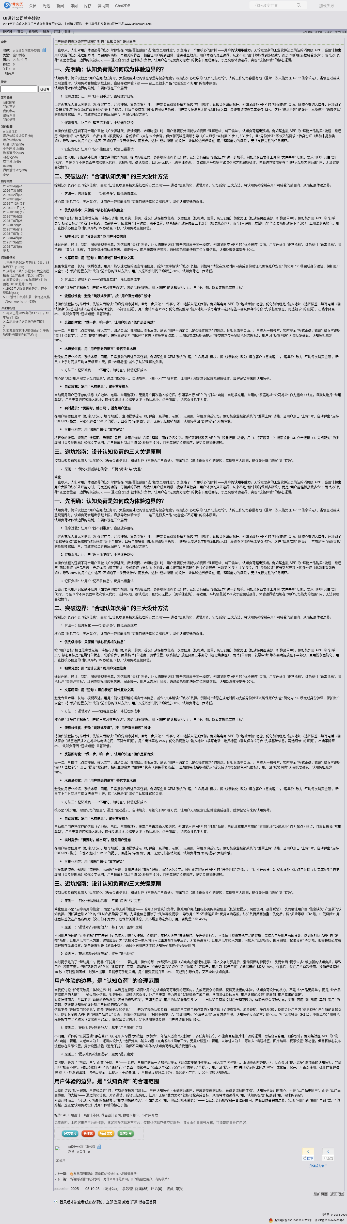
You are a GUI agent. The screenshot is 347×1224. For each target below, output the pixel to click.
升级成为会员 (318, 1166)
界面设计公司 (15, 170)
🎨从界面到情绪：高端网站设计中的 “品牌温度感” (103, 1173)
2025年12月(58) (14, 203)
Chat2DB (122, 5)
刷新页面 (320, 1194)
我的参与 (9, 111)
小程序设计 (13, 148)
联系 (46, 31)
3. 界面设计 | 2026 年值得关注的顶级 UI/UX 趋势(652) (25, 281)
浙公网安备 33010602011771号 (293, 1220)
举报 (179, 1188)
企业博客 (19, 55)
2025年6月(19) (13, 229)
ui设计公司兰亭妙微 (27, 50)
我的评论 (9, 106)
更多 (6, 174)
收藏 (170, 1188)
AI (64, 1115)
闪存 (87, 5)
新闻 (60, 5)
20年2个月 (20, 59)
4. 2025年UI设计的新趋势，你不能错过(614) (25, 290)
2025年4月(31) (13, 238)
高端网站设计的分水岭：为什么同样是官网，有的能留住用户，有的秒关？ (120, 1179)
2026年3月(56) (13, 190)
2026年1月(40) (13, 199)
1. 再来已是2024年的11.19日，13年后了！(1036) (26, 264)
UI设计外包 (13, 144)
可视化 (10, 157)
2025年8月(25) (13, 220)
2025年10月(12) (14, 212)
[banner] (11, 5)
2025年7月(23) (13, 225)
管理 (68, 31)
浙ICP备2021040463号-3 (329, 1220)
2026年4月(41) (13, 186)
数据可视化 (13, 153)
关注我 (88, 1133)
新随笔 (33, 31)
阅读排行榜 (8, 257)
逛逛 (133, 1201)
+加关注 (8, 73)
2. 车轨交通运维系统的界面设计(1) (24, 323)
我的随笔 (9, 102)
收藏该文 (106, 1133)
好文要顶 (70, 1133)
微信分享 (126, 1133)
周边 (46, 5)
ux (7, 165)
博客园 (7, 31)
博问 (74, 5)
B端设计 (74, 1115)
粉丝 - (73, 1151)
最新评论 (9, 115)
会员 (33, 5)
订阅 (57, 31)
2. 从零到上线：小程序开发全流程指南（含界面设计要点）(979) (26, 273)
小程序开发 (149, 1115)
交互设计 (12, 161)
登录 (117, 1201)
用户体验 (12, 140)
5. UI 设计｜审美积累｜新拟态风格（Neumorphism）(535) (26, 299)
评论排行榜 (8, 308)
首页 (20, 31)
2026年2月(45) (13, 194)
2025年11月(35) (14, 207)
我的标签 (9, 119)
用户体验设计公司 (18, 135)
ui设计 (10, 131)
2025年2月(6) (12, 246)
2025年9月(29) (13, 216)
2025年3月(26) (13, 242)
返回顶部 (337, 1194)
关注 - (85, 1151)
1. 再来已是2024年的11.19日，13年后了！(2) (26, 315)
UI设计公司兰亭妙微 (21, 18)
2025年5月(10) (13, 233)
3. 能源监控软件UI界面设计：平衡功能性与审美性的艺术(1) (26, 332)
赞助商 (103, 5)
